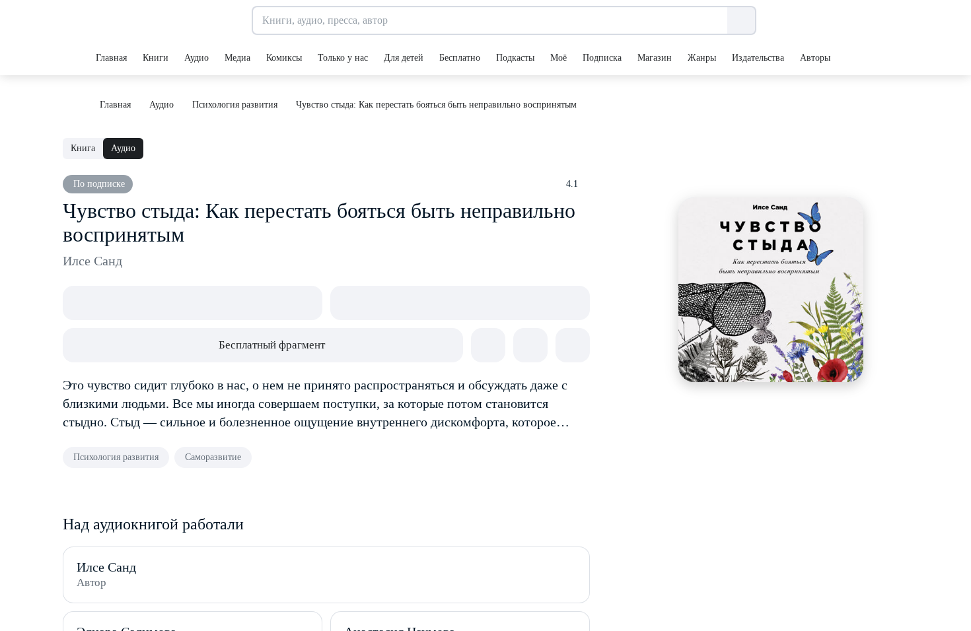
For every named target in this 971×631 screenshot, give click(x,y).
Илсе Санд (92, 260)
